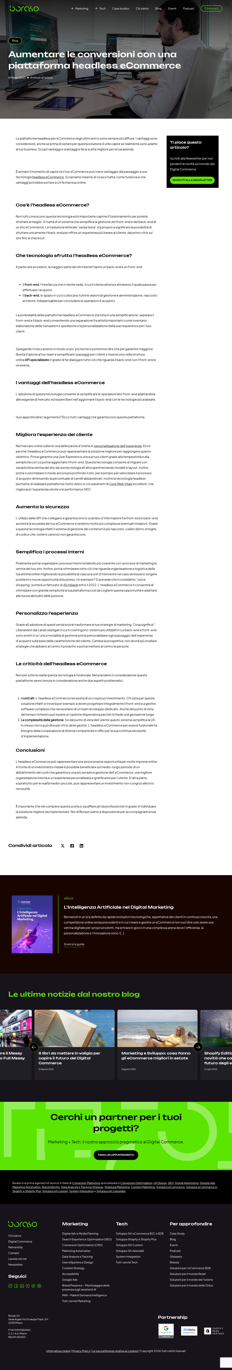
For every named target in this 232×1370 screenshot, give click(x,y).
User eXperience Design (77, 1262)
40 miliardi (70, 585)
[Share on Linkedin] (81, 846)
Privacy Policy (81, 1351)
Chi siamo (142, 8)
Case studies (120, 8)
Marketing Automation (26, 1187)
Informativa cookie (58, 1351)
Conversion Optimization (136, 1183)
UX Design (160, 1183)
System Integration (81, 1191)
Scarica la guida (74, 944)
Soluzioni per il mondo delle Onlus (191, 1285)
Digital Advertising (187, 1183)
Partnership (15, 1247)
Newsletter (15, 1264)
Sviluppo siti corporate (111, 1191)
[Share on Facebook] (72, 846)
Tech (102, 8)
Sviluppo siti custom (55, 1191)
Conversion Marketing (86, 1183)
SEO (171, 1183)
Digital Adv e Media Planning (80, 1233)
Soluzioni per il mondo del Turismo (191, 1279)
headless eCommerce (48, 177)
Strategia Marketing (117, 1187)
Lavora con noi (17, 1258)
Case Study (177, 1233)
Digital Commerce (20, 1241)
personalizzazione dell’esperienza (118, 446)
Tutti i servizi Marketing (76, 1301)
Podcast (188, 8)
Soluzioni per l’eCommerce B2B (190, 1268)
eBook (69, 898)
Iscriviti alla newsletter (192, 180)
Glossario (176, 1256)
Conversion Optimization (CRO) (82, 1245)
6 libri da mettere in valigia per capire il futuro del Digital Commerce (69, 1058)
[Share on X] (63, 846)
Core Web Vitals (120, 484)
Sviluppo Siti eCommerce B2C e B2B (140, 1233)
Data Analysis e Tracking (77, 1256)
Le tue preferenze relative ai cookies (115, 1351)
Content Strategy (73, 1268)
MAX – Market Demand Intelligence (84, 1295)
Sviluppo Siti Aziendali (130, 1251)
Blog (158, 8)
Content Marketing (143, 1187)
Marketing (81, 8)
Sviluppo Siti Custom (129, 1245)
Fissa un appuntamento (116, 1155)
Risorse (174, 1262)
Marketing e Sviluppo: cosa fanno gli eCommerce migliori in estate (156, 1056)
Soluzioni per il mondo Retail (188, 1274)
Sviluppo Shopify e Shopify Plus (136, 1239)
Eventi (172, 8)
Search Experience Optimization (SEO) (87, 1239)
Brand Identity (51, 1187)
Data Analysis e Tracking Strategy (82, 1187)
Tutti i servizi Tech (127, 1262)
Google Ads (207, 1183)
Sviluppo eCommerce (170, 1187)
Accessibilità (70, 1274)
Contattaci (211, 8)
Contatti (13, 1253)
